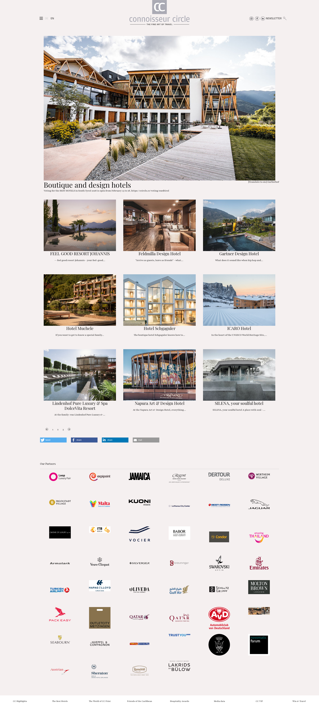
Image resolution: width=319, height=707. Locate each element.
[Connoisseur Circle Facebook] (257, 18)
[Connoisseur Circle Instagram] (251, 18)
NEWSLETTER (274, 18)
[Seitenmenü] (41, 18)
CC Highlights (20, 701)
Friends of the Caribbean (139, 701)
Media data (219, 701)
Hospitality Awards (179, 701)
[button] (53, 440)
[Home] (159, 14)
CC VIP (259, 701)
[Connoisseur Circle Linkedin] (262, 18)
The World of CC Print (100, 701)
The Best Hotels (60, 701)
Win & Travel (299, 701)
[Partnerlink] (60, 477)
